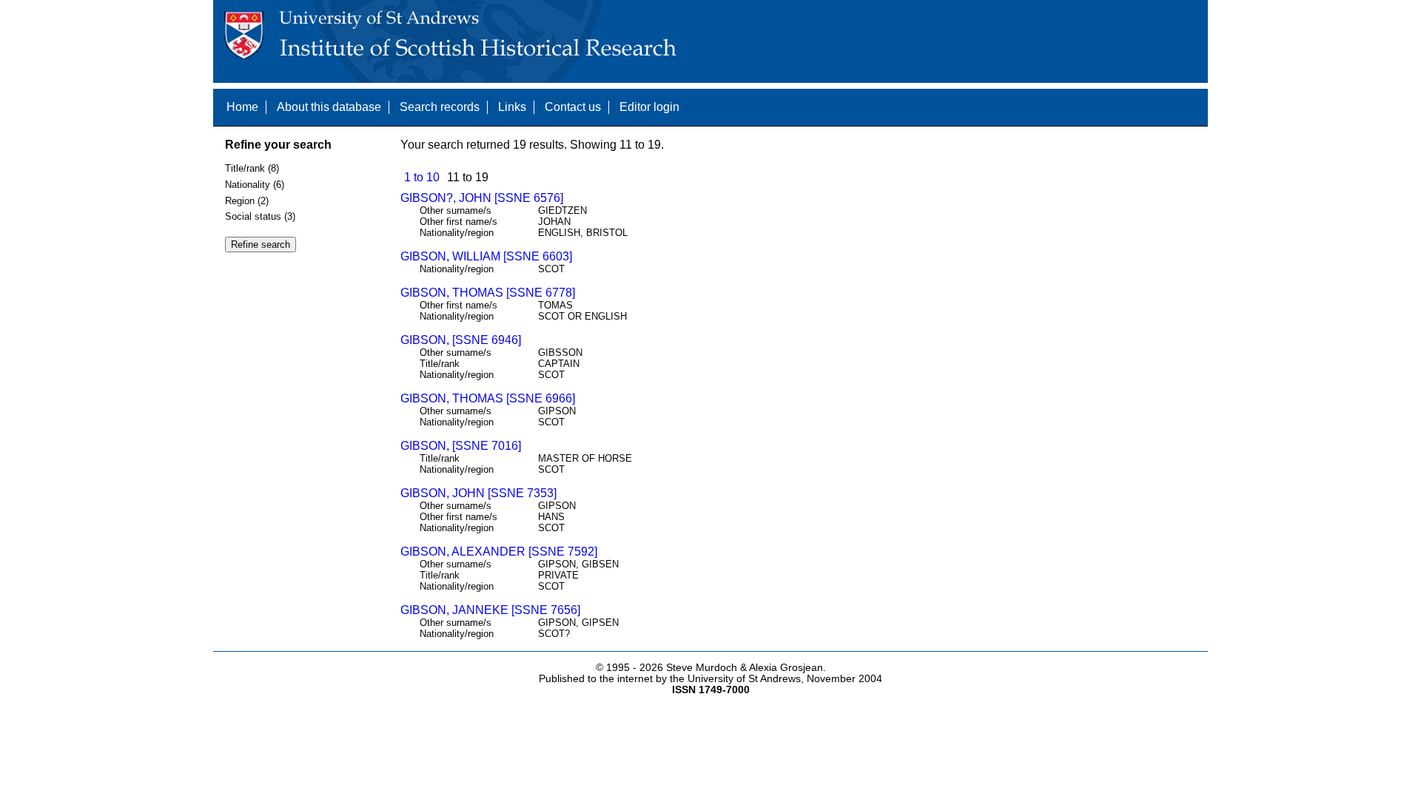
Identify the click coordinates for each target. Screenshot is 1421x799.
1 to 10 (422, 177)
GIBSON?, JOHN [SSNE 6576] (481, 198)
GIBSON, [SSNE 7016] (460, 445)
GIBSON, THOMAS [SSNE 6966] (487, 398)
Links (512, 107)
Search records (440, 107)
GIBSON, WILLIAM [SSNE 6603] (486, 256)
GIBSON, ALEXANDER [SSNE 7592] (498, 551)
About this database (329, 107)
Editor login (649, 107)
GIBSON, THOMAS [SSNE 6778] (487, 292)
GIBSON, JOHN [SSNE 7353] (478, 493)
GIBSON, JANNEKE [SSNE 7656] (490, 610)
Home (242, 107)
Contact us (573, 107)
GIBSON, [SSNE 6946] (460, 340)
